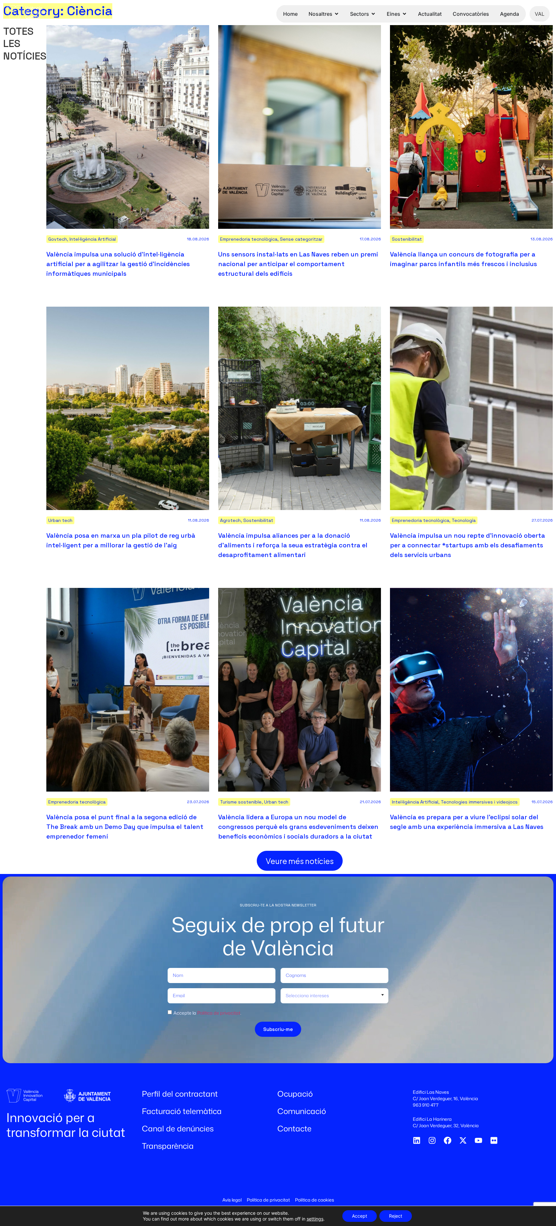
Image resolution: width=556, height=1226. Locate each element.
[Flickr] (494, 1140)
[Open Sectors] (373, 14)
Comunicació (301, 1111)
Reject (395, 1216)
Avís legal (232, 1200)
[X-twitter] (463, 1140)
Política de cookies (314, 1200)
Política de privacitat (218, 1012)
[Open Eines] (404, 14)
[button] (300, 861)
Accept (359, 1216)
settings (315, 1218)
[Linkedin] (417, 1140)
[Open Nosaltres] (336, 14)
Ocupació (295, 1093)
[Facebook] (447, 1140)
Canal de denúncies (178, 1128)
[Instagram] (432, 1140)
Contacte (294, 1128)
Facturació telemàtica (182, 1111)
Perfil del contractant (180, 1093)
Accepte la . (207, 1012)
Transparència (168, 1145)
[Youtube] (478, 1140)
